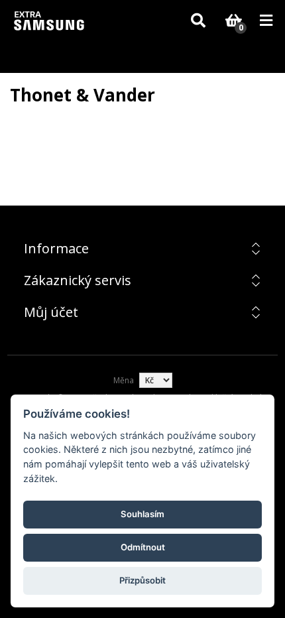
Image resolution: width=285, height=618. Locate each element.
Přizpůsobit (142, 580)
